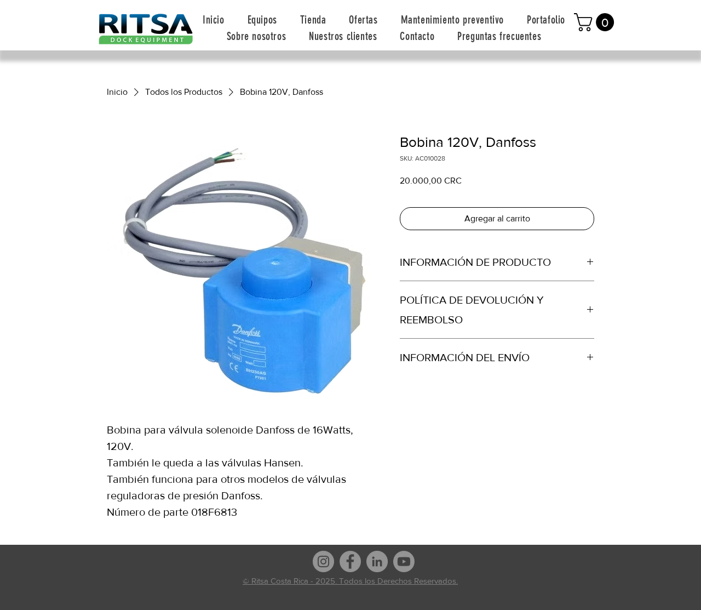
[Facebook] (350, 561)
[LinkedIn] (377, 561)
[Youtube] (404, 561)
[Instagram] (323, 561)
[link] (596, 22)
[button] (262, 19)
